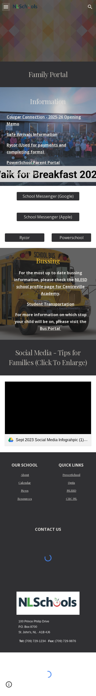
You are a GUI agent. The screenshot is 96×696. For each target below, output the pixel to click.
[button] (6, 7)
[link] (48, 413)
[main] (48, 74)
